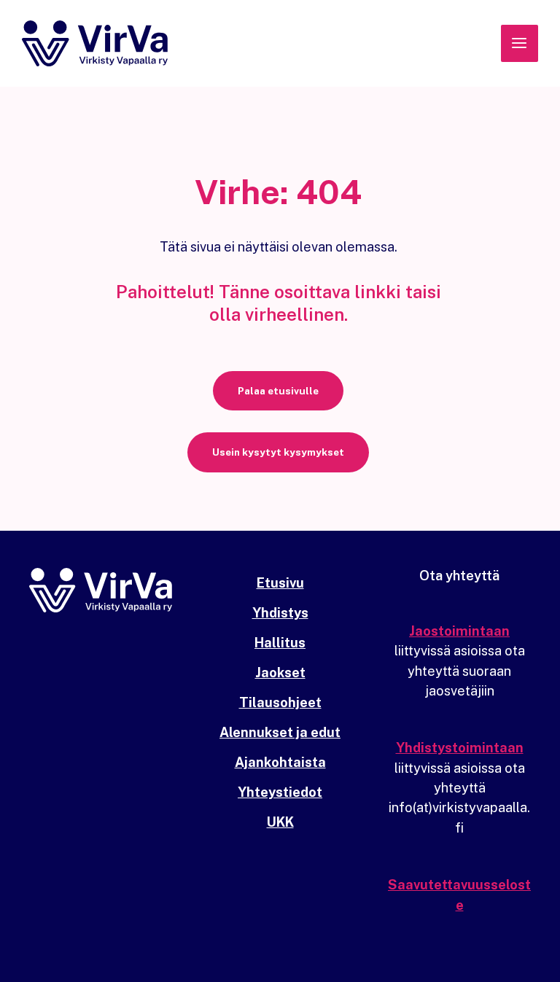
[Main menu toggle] (519, 43)
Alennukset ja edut (280, 732)
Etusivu (280, 583)
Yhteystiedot (280, 792)
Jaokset (280, 672)
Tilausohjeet (280, 702)
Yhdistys (280, 612)
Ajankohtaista (280, 762)
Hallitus (280, 642)
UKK (280, 822)
